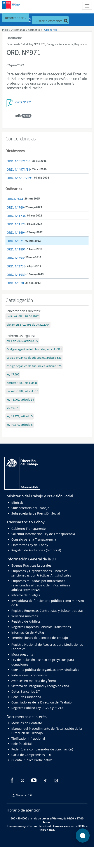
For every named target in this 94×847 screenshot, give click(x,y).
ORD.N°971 (23, 102)
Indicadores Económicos (29, 675)
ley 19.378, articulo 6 (20, 425)
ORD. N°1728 (16, 224)
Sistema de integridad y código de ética (40, 686)
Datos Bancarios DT (25, 691)
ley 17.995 (13, 374)
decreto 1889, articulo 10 (22, 391)
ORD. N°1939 (16, 274)
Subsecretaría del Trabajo (30, 508)
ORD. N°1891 (16, 249)
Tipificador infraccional (28, 738)
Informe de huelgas (25, 595)
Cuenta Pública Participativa (31, 760)
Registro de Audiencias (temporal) (36, 550)
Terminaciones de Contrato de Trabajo (39, 638)
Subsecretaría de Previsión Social (35, 513)
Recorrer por (14, 18)
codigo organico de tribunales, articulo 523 (34, 358)
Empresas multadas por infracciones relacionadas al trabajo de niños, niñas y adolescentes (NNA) (41, 585)
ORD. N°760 (15, 207)
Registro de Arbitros (26, 621)
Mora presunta (22, 654)
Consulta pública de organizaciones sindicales (45, 670)
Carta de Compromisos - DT (31, 755)
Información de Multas (28, 632)
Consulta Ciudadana (26, 697)
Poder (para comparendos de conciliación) (42, 749)
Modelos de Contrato (26, 723)
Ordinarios (50, 30)
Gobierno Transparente (28, 528)
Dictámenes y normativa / (26, 30)
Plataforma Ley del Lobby (29, 545)
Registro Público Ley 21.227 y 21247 (37, 708)
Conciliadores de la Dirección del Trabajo (41, 702)
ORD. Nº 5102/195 (20, 178)
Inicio (5, 30)
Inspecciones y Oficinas (22, 826)
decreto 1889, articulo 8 (22, 383)
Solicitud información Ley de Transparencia (43, 534)
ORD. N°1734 (16, 216)
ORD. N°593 (15, 258)
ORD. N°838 (15, 283)
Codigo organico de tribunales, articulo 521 (34, 349)
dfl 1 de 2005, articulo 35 (22, 341)
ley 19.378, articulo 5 (20, 416)
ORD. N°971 (15, 241)
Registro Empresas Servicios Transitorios (41, 627)
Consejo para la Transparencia (33, 539)
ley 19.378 (13, 408)
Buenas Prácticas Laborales (31, 565)
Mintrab (17, 502)
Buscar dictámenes (49, 21)
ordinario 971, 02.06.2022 (23, 316)
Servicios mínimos (24, 616)
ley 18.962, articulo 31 (20, 399)
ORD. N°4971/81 (18, 169)
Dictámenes (15, 151)
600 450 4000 (19, 818)
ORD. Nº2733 (16, 266)
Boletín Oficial (21, 744)
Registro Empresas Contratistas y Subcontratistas (47, 610)
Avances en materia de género (33, 681)
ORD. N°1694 (16, 232)
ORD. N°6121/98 (18, 161)
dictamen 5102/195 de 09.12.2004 (28, 324)
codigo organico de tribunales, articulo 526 (34, 366)
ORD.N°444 (15, 199)
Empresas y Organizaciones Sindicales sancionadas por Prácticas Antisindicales (41, 573)
